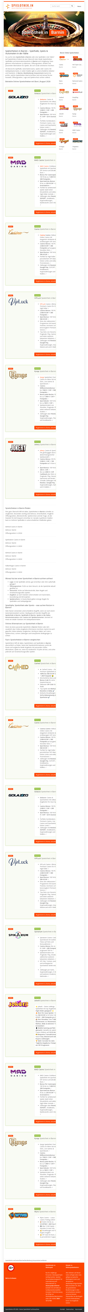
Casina (42, 235)
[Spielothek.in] (20, 6)
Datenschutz (70, 1309)
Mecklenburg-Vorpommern (32, 1260)
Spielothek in (9, 1260)
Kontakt (62, 1309)
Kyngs (42, 377)
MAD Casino (44, 166)
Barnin (54, 93)
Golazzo (43, 99)
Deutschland (19, 1260)
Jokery (42, 450)
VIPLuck (42, 304)
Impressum (78, 1309)
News (79, 6)
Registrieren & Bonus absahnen (47, 143)
